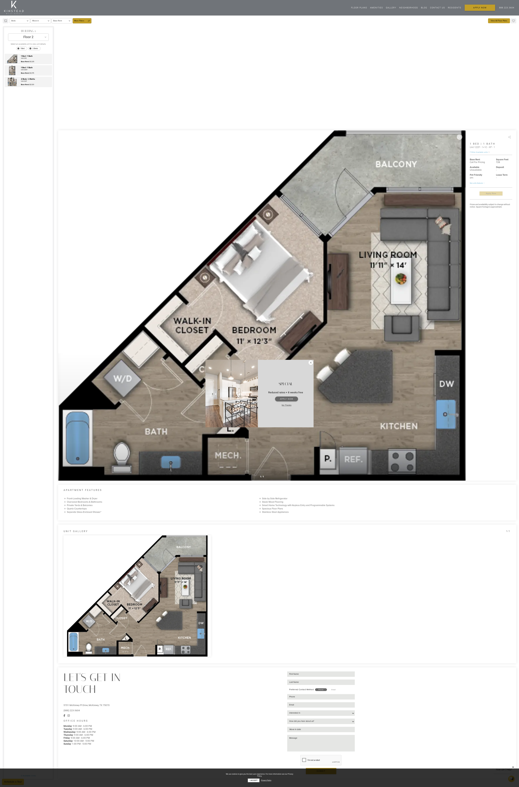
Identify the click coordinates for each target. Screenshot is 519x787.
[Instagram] (68, 715)
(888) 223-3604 (72, 710)
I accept (254, 780)
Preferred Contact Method (301, 689)
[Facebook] (64, 715)
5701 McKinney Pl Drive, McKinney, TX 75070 (87, 705)
